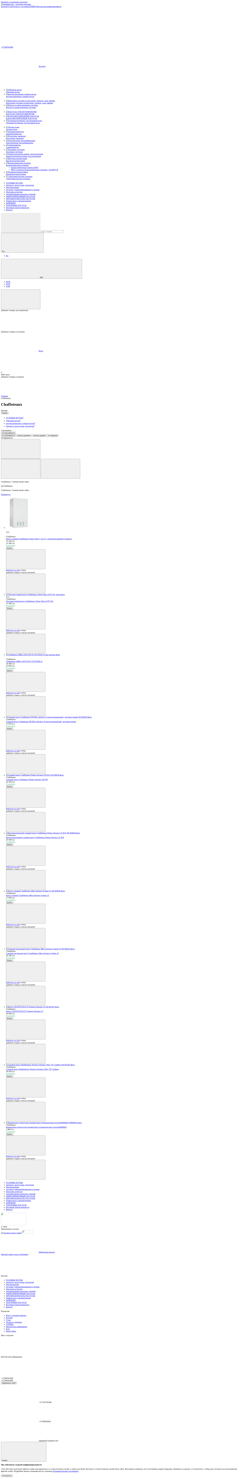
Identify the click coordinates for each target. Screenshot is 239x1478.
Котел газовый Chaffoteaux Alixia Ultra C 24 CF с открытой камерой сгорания (39, 539)
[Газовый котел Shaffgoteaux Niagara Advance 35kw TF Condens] (122, 1065)
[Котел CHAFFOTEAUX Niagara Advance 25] (122, 1007)
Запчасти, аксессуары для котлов (20, 185)
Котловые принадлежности (17, 208)
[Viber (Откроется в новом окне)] (94, 26)
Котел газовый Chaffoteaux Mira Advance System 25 (27, 895)
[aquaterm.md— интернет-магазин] (13, 1224)
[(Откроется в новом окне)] (27, 1233)
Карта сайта (11, 1331)
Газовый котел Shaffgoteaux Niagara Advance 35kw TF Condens (32, 1069)
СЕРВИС (32, 6)
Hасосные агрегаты (14, 192)
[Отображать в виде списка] (60, 469)
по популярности (8, 433)
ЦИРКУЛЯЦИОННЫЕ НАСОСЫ (20, 196)
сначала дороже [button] (39, 435)
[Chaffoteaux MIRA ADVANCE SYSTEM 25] (122, 655)
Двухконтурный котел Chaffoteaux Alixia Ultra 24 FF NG (29, 601)
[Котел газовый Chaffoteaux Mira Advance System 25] (122, 891)
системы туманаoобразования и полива (22, 190)
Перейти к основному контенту (14, 2)
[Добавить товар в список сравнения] (25, 583)
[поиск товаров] (20, 223)
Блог (59, 6)
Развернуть (5, 494)
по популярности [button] (8, 435)
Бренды (9, 210)
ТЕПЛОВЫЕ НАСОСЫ (16, 205)
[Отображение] (20, 449)
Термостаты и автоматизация (18, 201)
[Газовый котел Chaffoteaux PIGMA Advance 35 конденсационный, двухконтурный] (122, 717)
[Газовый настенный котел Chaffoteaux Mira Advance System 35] (122, 949)
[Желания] (119, 321)
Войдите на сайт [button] (13, 570)
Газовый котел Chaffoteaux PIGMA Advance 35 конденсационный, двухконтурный (41, 722)
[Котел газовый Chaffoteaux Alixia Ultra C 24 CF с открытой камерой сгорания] (122, 513)
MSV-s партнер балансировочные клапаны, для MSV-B (34, 170)
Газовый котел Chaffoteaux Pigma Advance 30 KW (27, 779)
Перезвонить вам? (9, 1383)
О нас (10, 6)
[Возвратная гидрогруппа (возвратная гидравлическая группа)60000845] (122, 1123)
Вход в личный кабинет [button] (16, 1315)
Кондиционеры (12, 187)
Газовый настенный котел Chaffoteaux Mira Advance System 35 (32, 953)
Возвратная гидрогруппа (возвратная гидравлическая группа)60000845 (36, 1127)
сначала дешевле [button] (24, 435)
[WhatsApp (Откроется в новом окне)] (131, 26)
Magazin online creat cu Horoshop (14, 1254)
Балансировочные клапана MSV (24, 167)
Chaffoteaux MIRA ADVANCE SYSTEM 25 (24, 661)
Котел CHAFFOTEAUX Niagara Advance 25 (24, 1011)
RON (8, 282)
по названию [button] (52, 435)
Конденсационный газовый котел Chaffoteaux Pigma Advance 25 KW (35, 837)
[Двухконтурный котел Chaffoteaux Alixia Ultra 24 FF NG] (122, 594)
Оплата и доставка (21, 6)
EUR (8, 284)
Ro (7, 256)
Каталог (4, 6)
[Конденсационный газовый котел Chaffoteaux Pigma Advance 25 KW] (122, 833)
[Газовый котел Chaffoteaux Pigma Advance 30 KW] (122, 775)
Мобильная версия (46, 1252)
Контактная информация (47, 6)
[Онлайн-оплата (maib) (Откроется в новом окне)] (11, 1233)
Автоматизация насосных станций (20, 194)
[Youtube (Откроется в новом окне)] (19, 26)
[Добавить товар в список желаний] (25, 559)
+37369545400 (7, 47)
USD (8, 286)
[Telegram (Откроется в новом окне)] (57, 26)
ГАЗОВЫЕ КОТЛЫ (14, 183)
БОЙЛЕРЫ (11, 203)
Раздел (5, 413)
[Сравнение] (20, 299)
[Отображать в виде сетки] (20, 469)
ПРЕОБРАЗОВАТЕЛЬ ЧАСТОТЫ (20, 199)
